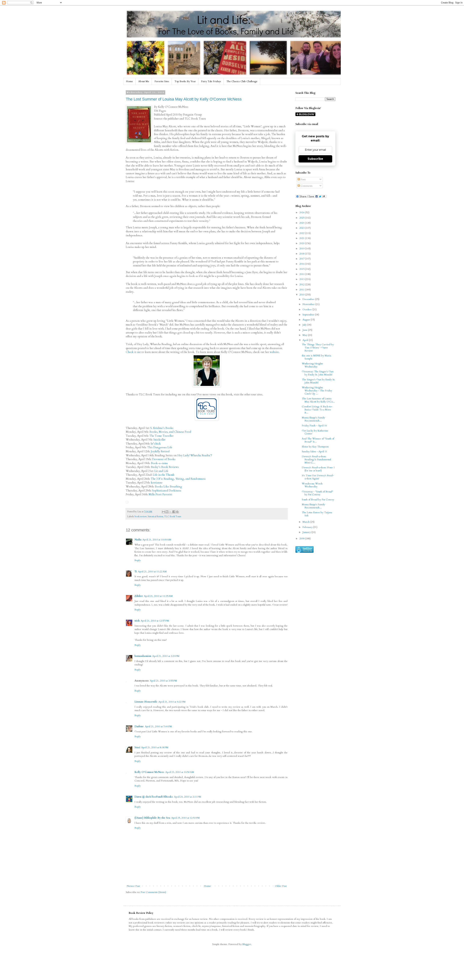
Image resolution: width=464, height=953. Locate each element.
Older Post (281, 886)
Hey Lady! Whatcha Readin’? (194, 455)
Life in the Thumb (163, 475)
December (309, 299)
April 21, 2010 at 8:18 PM (154, 747)
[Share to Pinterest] (177, 512)
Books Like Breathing (168, 487)
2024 (302, 223)
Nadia (137, 539)
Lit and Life (161, 471)
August (307, 319)
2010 (302, 294)
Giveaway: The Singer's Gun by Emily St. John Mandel (318, 373)
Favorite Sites (162, 81)
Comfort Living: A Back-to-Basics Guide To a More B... (317, 409)
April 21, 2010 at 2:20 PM (165, 656)
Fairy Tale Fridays (211, 81)
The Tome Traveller (161, 436)
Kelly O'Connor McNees (149, 772)
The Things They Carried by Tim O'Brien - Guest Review (318, 347)
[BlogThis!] (167, 512)
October (307, 309)
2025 (302, 217)
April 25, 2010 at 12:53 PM (185, 818)
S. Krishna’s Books (161, 428)
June (305, 330)
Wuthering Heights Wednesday (312, 365)
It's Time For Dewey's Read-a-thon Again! (318, 477)
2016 (302, 263)
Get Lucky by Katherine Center (315, 432)
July (305, 324)
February (308, 527)
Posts (303, 179)
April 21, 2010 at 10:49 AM (156, 539)
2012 (302, 284)
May (305, 335)
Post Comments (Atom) (153, 892)
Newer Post (133, 886)
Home (129, 81)
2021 (302, 238)
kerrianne (157, 483)
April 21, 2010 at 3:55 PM (163, 680)
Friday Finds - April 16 (314, 425)
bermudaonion (142, 656)
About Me (143, 81)
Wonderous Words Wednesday (312, 485)
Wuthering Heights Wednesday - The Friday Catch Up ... (317, 390)
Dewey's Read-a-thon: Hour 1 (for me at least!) (318, 469)
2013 (302, 279)
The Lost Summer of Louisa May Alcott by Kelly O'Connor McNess (184, 99)
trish (137, 620)
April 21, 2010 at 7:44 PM (158, 726)
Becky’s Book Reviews (165, 467)
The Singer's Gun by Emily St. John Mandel (318, 381)
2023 (302, 228)
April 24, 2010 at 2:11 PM (187, 796)
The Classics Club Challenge (241, 81)
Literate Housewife (145, 701)
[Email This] (163, 512)
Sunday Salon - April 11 (314, 451)
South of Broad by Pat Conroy (318, 499)
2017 (302, 258)
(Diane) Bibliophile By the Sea (152, 818)
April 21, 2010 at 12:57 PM (155, 620)
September (309, 314)
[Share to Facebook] (174, 512)
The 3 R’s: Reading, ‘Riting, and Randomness (178, 479)
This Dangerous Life (159, 447)
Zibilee (138, 596)
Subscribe (315, 158)
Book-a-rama (159, 463)
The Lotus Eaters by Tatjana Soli (317, 514)
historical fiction (155, 516)
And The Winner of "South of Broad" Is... (318, 440)
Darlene (139, 726)
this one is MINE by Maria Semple (316, 357)
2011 (302, 289)
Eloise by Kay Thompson (315, 446)
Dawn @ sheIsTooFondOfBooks (153, 796)
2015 (302, 269)
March (306, 522)
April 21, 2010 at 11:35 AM (158, 596)
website (274, 352)
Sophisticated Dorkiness (166, 491)
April (306, 340)
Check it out (133, 352)
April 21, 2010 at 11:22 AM (152, 571)
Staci (137, 747)
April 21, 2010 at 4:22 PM (172, 701)
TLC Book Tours (172, 516)
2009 (302, 538)
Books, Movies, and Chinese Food (170, 432)
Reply (137, 560)
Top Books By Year (185, 81)
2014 (302, 274)
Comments (306, 186)
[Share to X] (170, 512)
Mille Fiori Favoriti (160, 494)
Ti (135, 571)
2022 (302, 233)
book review (141, 516)
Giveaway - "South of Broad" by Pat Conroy (317, 493)
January (307, 532)
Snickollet (159, 440)
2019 (302, 248)
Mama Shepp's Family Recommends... (313, 419)
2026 (302, 212)
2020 (302, 243)
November (309, 304)
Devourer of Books (163, 459)
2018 (302, 253)
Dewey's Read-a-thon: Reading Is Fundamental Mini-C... (316, 459)
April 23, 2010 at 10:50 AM (179, 772)
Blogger (246, 944)
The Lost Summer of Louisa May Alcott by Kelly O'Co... (318, 400)
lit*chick (156, 444)
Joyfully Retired (160, 451)
